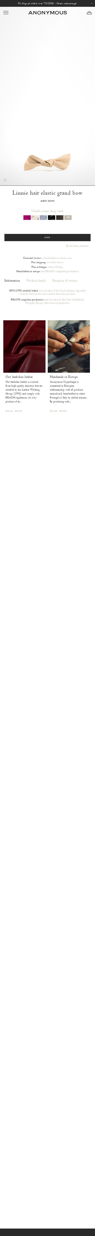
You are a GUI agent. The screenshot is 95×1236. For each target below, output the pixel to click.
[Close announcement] (91, 3)
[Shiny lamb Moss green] (59, 217)
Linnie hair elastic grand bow (47, 193)
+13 (68, 217)
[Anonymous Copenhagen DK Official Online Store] (47, 12)
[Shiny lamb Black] (51, 217)
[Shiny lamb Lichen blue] (43, 217)
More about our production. (57, 303)
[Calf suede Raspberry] (27, 217)
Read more (14, 411)
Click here (33, 294)
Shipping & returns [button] (65, 280)
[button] (89, 13)
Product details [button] (36, 280)
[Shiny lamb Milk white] (35, 217)
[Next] (84, 347)
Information (12, 280)
